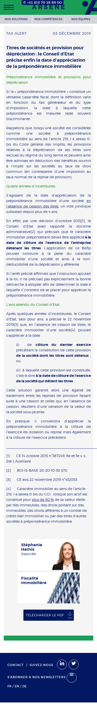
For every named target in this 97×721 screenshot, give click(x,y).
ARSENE (49, 7)
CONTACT (15, 665)
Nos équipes (80, 19)
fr (9, 686)
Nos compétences (48, 19)
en (17, 686)
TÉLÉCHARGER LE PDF (45, 615)
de (24, 686)
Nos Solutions (16, 19)
